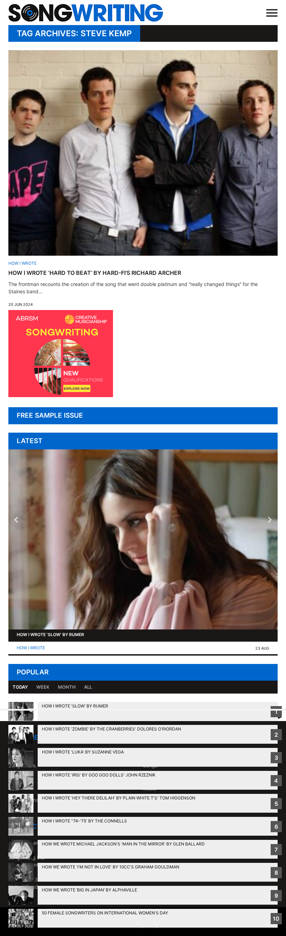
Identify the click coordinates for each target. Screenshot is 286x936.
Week (43, 687)
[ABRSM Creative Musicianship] (60, 395)
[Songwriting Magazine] (95, 13)
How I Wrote (22, 263)
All (88, 687)
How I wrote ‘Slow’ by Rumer (50, 634)
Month (67, 687)
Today (20, 687)
